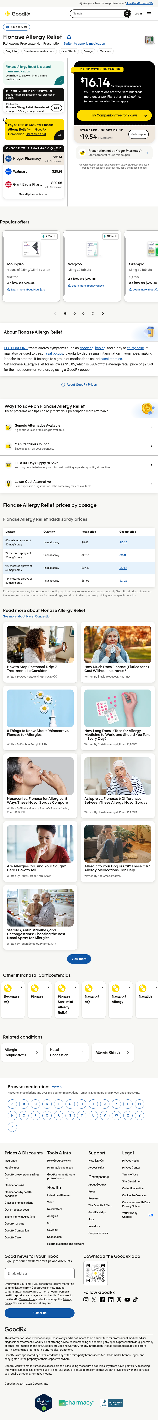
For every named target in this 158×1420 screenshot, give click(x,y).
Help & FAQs (96, 1160)
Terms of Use (130, 1174)
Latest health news (59, 1195)
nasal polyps (53, 353)
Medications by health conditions (18, 1194)
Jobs (91, 1219)
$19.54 (123, 568)
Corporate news (98, 1233)
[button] (100, 13)
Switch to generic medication (84, 44)
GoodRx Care (13, 1237)
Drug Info (11, 51)
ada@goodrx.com (84, 1370)
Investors (94, 1226)
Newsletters (54, 1209)
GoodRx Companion (17, 1230)
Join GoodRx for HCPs (139, 3)
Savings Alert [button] (19, 27)
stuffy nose (135, 348)
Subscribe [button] (54, 1314)
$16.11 (122, 555)
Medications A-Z (14, 1185)
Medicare (105, 51)
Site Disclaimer (131, 1181)
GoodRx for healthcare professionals (61, 1176)
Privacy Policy (130, 1160)
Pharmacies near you (60, 1167)
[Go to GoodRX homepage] (17, 14)
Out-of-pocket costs (17, 1209)
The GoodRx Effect (100, 1205)
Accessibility (96, 1167)
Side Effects (68, 51)
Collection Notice (133, 1188)
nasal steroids (111, 359)
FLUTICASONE (16, 348)
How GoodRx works (59, 1160)
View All (57, 1087)
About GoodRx (97, 1184)
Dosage (88, 51)
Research (94, 1198)
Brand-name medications (39, 51)
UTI (49, 1223)
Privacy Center (131, 1167)
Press (91, 1191)
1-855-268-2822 (60, 1370)
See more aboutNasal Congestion (27, 616)
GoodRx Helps (97, 1212)
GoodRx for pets (14, 1223)
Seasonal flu (54, 1237)
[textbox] (40, 1273)
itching (100, 348)
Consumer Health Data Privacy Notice (136, 1204)
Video (50, 1202)
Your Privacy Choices (130, 1215)
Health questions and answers (65, 1244)
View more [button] (79, 959)
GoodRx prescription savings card (22, 1176)
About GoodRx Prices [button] (82, 385)
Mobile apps (12, 1167)
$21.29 (123, 580)
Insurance (11, 1160)
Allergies (52, 1216)
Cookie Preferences (134, 1195)
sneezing (86, 348)
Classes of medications (19, 1202)
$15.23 (123, 542)
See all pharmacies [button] (31, 194)
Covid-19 (52, 1230)
